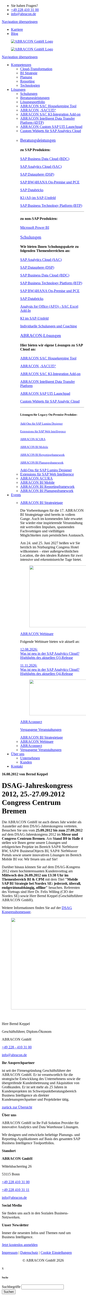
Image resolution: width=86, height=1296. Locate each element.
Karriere (17, 29)
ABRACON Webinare (36, 634)
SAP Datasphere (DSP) (37, 174)
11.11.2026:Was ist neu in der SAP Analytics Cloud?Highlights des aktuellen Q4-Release (49, 669)
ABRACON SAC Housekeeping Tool (48, 358)
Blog (14, 34)
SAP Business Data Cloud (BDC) (44, 159)
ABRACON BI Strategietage (41, 503)
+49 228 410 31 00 (25, 10)
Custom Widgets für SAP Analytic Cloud (50, 401)
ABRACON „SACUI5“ (38, 366)
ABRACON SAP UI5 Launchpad (45, 393)
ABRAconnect (31, 722)
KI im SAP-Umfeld (34, 318)
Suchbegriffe (11, 1287)
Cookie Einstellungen (56, 1253)
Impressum (10, 1253)
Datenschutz (29, 1253)
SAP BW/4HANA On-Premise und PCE (50, 182)
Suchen (9, 1291)
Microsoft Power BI (34, 227)
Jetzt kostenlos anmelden (20, 1245)
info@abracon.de (23, 14)
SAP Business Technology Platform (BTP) (51, 205)
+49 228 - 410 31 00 (17, 1047)
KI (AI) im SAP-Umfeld (38, 198)
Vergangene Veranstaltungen (40, 730)
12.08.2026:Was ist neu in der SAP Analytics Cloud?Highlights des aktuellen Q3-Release (49, 653)
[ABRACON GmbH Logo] (32, 41)
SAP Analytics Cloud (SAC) (41, 167)
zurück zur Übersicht (17, 1107)
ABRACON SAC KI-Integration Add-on (50, 374)
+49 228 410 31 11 (15, 1190)
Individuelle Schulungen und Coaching (48, 326)
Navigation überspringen (20, 22)
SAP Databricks (31, 190)
